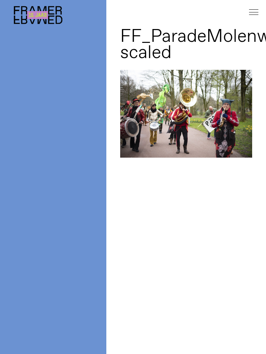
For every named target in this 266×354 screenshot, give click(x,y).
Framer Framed (38, 15)
